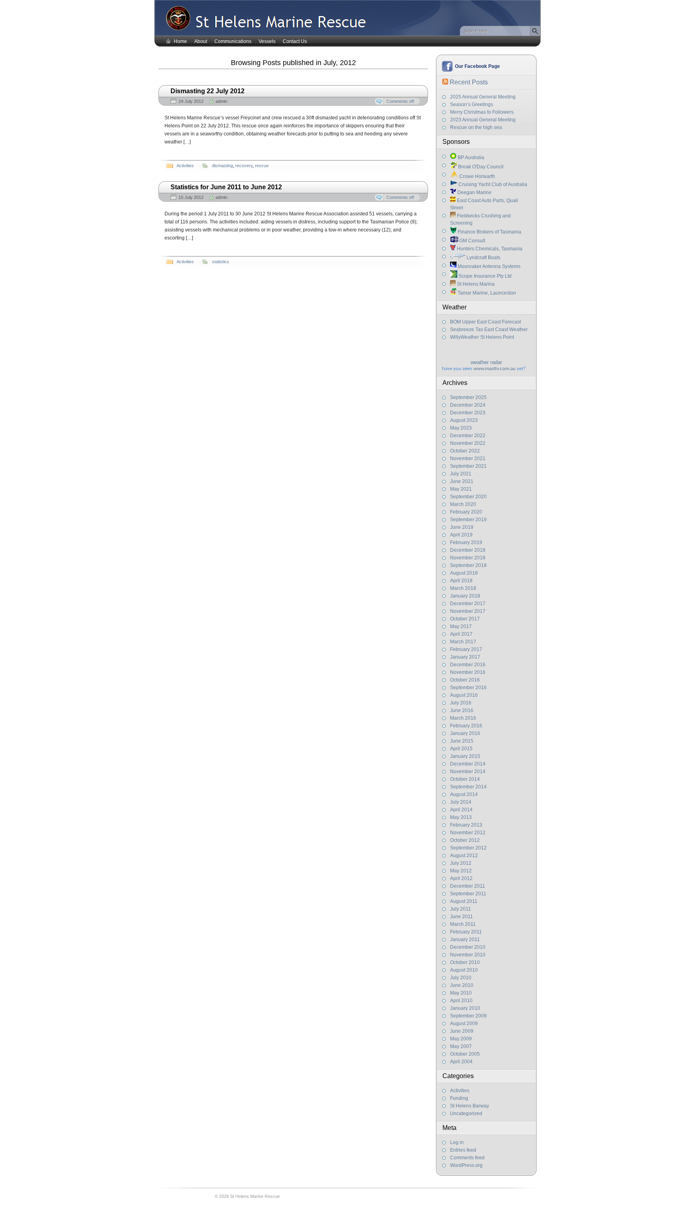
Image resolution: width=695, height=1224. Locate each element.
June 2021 (461, 481)
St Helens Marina (475, 284)
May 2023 (461, 428)
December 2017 (467, 603)
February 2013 (466, 825)
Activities (459, 1090)
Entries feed (463, 1150)
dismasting (222, 165)
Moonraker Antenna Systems (488, 266)
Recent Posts (469, 82)
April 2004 (461, 1061)
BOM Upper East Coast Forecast (485, 322)
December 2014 (467, 764)
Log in (457, 1142)
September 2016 (468, 687)
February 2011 (466, 932)
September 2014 (468, 787)
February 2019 (466, 542)
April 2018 (461, 580)
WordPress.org (466, 1165)
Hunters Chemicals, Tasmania (489, 249)
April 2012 (461, 878)
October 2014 (465, 779)
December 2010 (467, 947)
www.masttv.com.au (494, 368)
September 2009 (468, 1016)
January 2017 (465, 657)
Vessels (267, 41)
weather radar (486, 362)
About (200, 41)
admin (221, 101)
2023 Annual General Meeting (483, 120)
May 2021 (461, 489)
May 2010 (461, 993)
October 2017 (465, 619)
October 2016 (465, 680)
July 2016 (460, 703)
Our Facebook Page (477, 66)
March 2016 (463, 718)
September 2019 (468, 519)
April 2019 (461, 535)
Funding (459, 1098)
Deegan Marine (473, 192)
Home (180, 41)
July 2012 (460, 863)
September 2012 (468, 848)
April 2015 (461, 748)
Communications (232, 41)
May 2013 (461, 817)
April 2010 (461, 1000)
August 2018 (464, 573)
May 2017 (461, 626)
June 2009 (461, 1031)
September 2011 (468, 894)
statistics (220, 261)
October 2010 (465, 962)
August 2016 (464, 695)
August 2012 (464, 855)
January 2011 (465, 939)
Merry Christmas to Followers (482, 112)
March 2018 (463, 588)
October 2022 (465, 451)
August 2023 (464, 420)
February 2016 (466, 726)
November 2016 (467, 672)
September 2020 (468, 496)
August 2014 (464, 794)
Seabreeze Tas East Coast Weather (489, 329)
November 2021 (467, 458)
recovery (244, 165)
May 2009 (461, 1039)
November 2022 (467, 443)
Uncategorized (466, 1113)
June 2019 (461, 527)
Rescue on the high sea (476, 127)
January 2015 (465, 756)
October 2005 (465, 1054)
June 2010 (461, 985)
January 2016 (465, 733)
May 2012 (461, 871)
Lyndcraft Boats (482, 257)
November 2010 (467, 955)
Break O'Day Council (480, 167)
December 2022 (467, 435)
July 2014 (460, 802)
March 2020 (463, 504)
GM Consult (471, 241)
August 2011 (463, 901)
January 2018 (465, 596)
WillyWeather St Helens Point (482, 337)
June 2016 (461, 710)
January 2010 (465, 1008)
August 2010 (464, 970)
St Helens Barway (469, 1106)
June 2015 (461, 741)
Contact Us (295, 41)
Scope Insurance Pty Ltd (484, 276)
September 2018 (468, 565)
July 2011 (460, 909)
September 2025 (468, 397)
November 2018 (467, 558)
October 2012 (465, 840)
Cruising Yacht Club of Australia (492, 184)
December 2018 (467, 550)
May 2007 (461, 1046)
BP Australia (470, 157)
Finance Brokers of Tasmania (488, 232)
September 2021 (468, 466)
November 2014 (467, 771)
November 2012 (467, 832)
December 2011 (467, 886)
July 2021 (460, 474)
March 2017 (463, 642)
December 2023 (467, 413)
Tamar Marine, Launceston (486, 293)
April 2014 (461, 810)
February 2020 (466, 512)
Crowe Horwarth (476, 176)
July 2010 (460, 977)
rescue (262, 165)
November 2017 (467, 611)
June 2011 (461, 916)
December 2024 (467, 405)
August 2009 (464, 1023)
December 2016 (467, 664)
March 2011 (463, 924)
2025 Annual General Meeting (483, 97)
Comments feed (467, 1158)
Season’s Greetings (471, 104)
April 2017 (461, 634)
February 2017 (466, 649)
